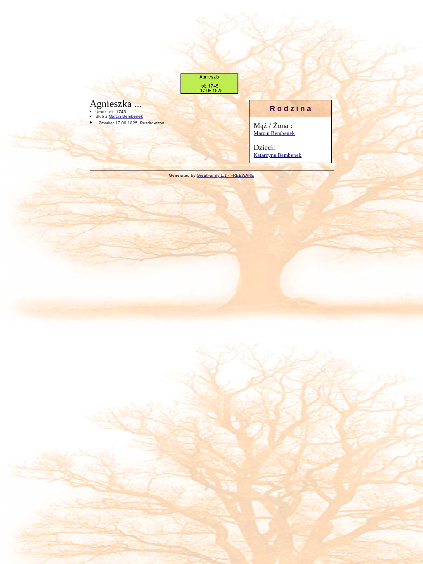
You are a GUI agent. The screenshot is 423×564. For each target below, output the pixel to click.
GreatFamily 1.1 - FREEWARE (225, 175)
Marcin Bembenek (274, 133)
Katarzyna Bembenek (278, 155)
